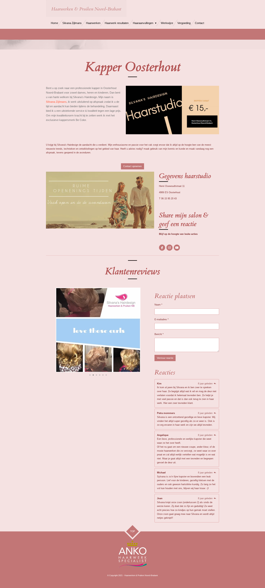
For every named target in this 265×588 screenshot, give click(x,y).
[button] (147, 291)
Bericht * (159, 334)
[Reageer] (215, 383)
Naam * (158, 304)
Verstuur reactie (165, 358)
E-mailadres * (161, 319)
